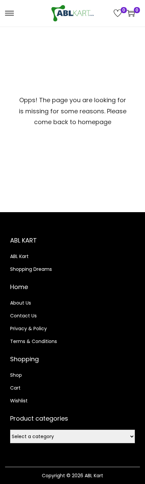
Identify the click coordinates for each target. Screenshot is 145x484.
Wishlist (19, 400)
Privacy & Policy (28, 328)
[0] (118, 13)
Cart (15, 388)
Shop (16, 375)
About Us (20, 303)
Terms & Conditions (33, 341)
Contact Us (23, 315)
